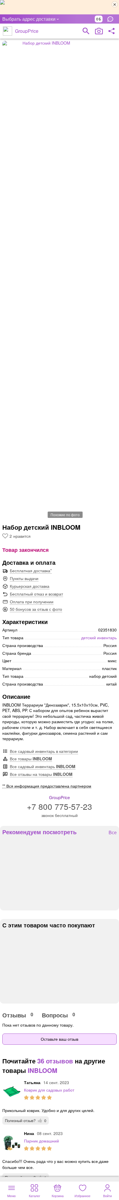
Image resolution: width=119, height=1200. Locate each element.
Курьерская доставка (29, 586)
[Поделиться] (111, 31)
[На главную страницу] (7, 31)
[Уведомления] (112, 19)
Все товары (31, 758)
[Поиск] (86, 31)
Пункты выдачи (24, 578)
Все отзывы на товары (41, 774)
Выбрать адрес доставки (28, 19)
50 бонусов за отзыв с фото (36, 609)
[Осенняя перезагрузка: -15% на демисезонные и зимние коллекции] (59, 7)
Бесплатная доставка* (31, 570)
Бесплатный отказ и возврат (36, 594)
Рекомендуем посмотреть (39, 832)
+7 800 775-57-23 (59, 806)
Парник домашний (41, 1141)
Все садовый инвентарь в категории (44, 751)
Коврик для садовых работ (49, 1090)
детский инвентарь (99, 637)
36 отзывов (55, 1060)
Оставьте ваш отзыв (59, 1039)
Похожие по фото (65, 514)
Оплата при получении (31, 601)
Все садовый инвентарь (42, 766)
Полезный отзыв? (25, 1120)
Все (113, 833)
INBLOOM (42, 1070)
